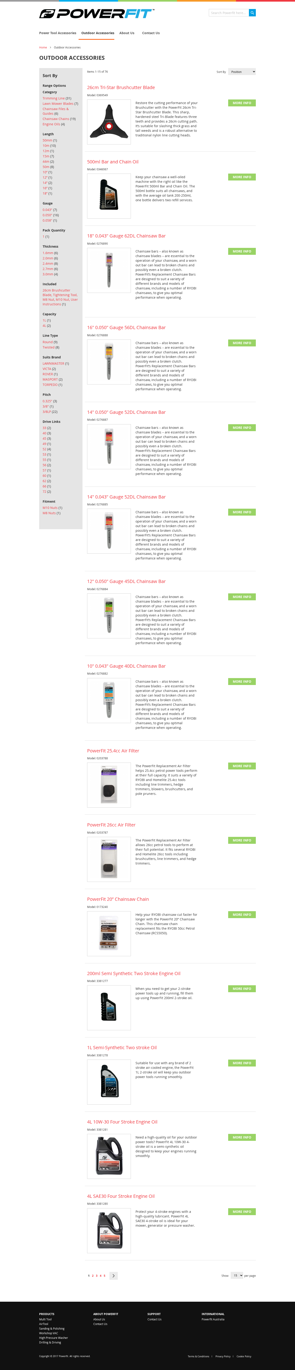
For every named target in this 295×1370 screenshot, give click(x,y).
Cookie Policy (244, 1356)
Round (50, 342)
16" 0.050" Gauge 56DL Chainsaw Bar (126, 327)
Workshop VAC (48, 1333)
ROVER (50, 374)
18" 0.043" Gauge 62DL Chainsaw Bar (126, 236)
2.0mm (50, 258)
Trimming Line (57, 98)
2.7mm (50, 269)
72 (47, 491)
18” (47, 193)
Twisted (51, 347)
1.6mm (50, 253)
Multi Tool (45, 1319)
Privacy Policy (222, 1356)
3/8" (48, 406)
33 (47, 428)
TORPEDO (52, 384)
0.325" (50, 401)
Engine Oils (54, 124)
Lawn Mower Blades (60, 103)
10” (47, 172)
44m (48, 161)
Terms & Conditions (198, 1356)
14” (47, 182)
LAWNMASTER (56, 363)
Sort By (221, 72)
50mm (50, 140)
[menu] (147, 33)
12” (47, 177)
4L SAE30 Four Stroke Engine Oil (121, 1196)
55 (47, 459)
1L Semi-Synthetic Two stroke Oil (122, 1047)
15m (48, 156)
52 (47, 449)
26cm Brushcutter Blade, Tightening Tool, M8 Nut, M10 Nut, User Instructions (60, 297)
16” (47, 188)
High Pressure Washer (53, 1338)
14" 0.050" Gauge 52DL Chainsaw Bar (126, 412)
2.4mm (50, 263)
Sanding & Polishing (52, 1328)
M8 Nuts (51, 513)
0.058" (50, 220)
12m (48, 151)
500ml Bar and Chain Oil (113, 162)
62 (47, 481)
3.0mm (50, 274)
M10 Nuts (52, 507)
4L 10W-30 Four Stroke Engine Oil (122, 1122)
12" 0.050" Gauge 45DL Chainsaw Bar (126, 581)
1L (47, 320)
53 (47, 454)
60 (47, 475)
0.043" (50, 209)
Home (43, 47)
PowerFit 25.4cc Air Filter (113, 751)
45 (47, 438)
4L (47, 325)
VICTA (49, 369)
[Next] (113, 1276)
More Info (242, 103)
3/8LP (50, 411)
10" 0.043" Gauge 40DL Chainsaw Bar (126, 666)
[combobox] (232, 12)
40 (47, 433)
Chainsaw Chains (59, 119)
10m (49, 145)
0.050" (51, 215)
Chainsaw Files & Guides (56, 111)
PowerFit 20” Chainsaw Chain (118, 899)
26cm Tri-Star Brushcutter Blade (121, 87)
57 (47, 470)
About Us (99, 1319)
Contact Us (100, 1324)
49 (47, 444)
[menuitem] (56, 33)
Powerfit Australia (213, 1319)
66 (47, 486)
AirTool (43, 1324)
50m (48, 167)
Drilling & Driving (50, 1342)
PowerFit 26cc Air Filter (111, 825)
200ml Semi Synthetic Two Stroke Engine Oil (133, 973)
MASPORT (52, 379)
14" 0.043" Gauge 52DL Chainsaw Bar (126, 497)
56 (47, 465)
